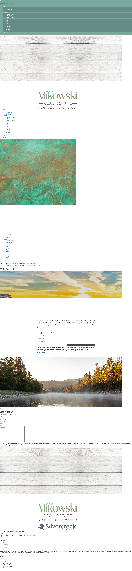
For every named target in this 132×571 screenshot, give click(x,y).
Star (7, 31)
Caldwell (8, 22)
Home (4, 5)
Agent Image (49, 555)
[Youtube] (2, 416)
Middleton (8, 28)
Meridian (8, 26)
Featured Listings (10, 14)
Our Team (8, 8)
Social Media (9, 11)
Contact (5, 34)
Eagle (7, 23)
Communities (6, 18)
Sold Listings (9, 15)
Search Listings (10, 17)
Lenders (5, 32)
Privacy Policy (41, 352)
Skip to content (3, 558)
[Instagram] (1, 416)
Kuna (7, 25)
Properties (5, 12)
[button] (77, 223)
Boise (7, 20)
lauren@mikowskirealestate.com (32, 265)
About (4, 6)
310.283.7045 (16, 263)
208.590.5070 (16, 535)
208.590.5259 (18, 531)
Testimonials (9, 9)
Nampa (8, 29)
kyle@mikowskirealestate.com (29, 263)
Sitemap (28, 555)
